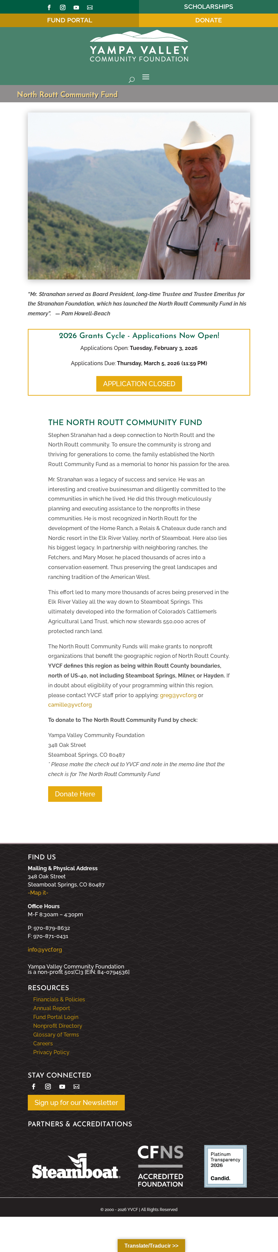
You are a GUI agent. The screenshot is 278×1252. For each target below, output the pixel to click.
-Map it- (38, 893)
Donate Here (75, 794)
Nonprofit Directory (57, 1026)
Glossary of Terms (56, 1034)
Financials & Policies (59, 999)
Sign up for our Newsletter (76, 1103)
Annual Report (51, 1008)
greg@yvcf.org (178, 695)
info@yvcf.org (45, 949)
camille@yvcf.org (70, 705)
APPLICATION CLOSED (139, 384)
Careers (43, 1043)
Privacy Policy (51, 1052)
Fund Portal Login (55, 1017)
